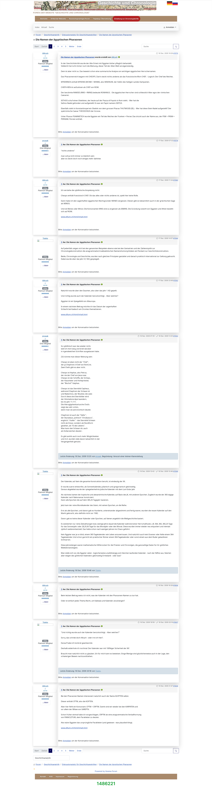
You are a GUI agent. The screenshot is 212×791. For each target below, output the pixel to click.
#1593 (175, 336)
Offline (45, 61)
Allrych (45, 53)
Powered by (100, 771)
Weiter (71, 46)
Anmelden (67, 132)
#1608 (175, 686)
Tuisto (45, 238)
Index (37, 27)
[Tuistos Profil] (45, 247)
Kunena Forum (111, 771)
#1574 (175, 140)
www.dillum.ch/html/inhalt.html (74, 217)
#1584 (175, 238)
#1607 (175, 622)
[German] (169, 3)
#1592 (175, 280)
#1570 (175, 53)
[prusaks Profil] (45, 143)
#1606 (175, 585)
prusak (45, 140)
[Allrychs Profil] (45, 56)
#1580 (175, 180)
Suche (51, 27)
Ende (79, 46)
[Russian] (175, 3)
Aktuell (44, 27)
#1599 (175, 471)
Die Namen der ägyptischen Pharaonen (78, 57)
